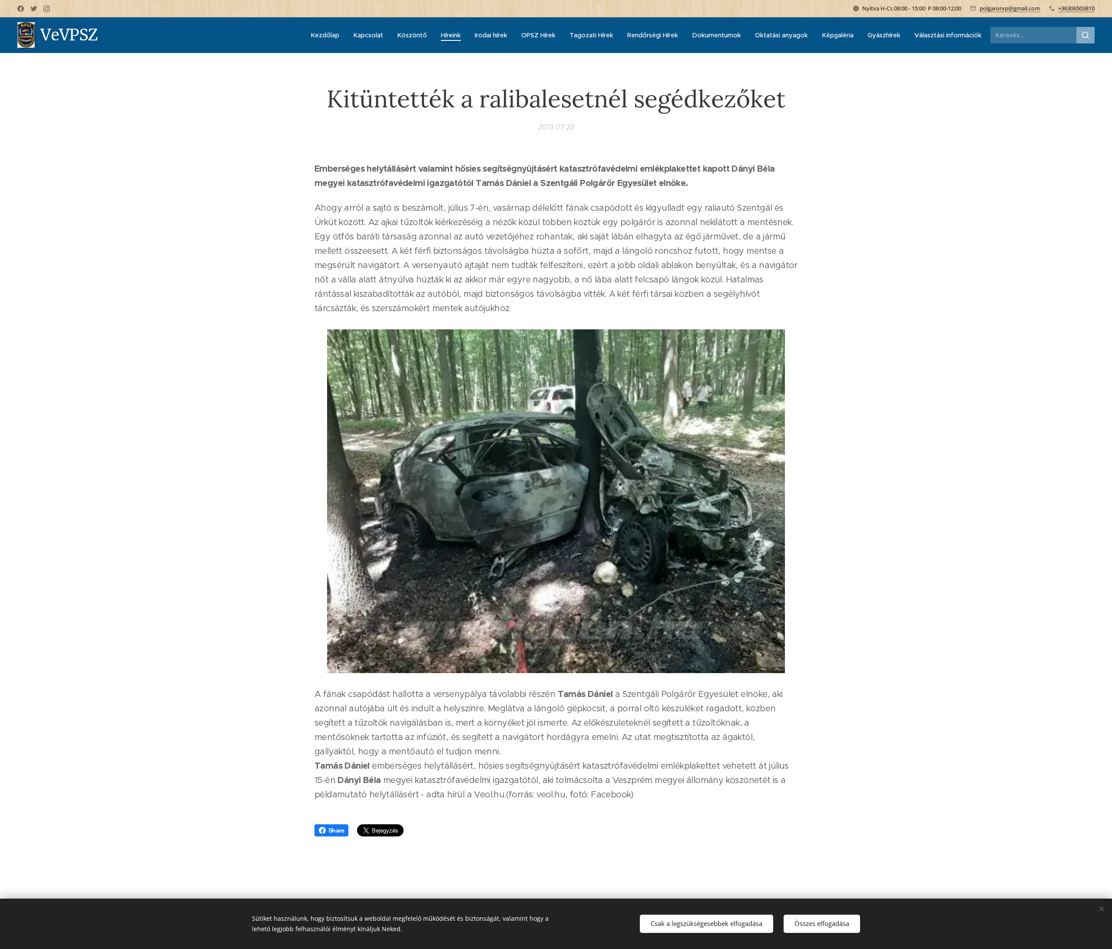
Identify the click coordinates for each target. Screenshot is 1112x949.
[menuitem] (327, 35)
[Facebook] (20, 8)
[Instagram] (46, 8)
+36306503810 (1076, 8)
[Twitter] (33, 8)
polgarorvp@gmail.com (1010, 8)
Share (336, 830)
